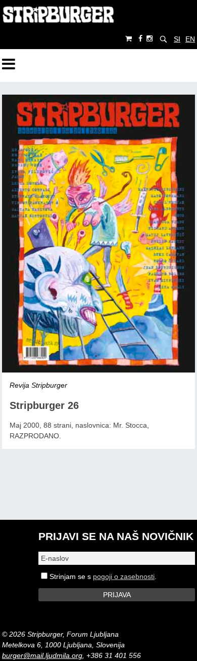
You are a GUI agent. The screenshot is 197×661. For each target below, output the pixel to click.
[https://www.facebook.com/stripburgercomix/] (140, 38)
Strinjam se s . (102, 576)
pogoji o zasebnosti (124, 576)
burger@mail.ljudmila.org (42, 655)
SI (177, 39)
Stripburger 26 (44, 405)
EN (190, 39)
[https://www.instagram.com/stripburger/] (149, 38)
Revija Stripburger (38, 385)
